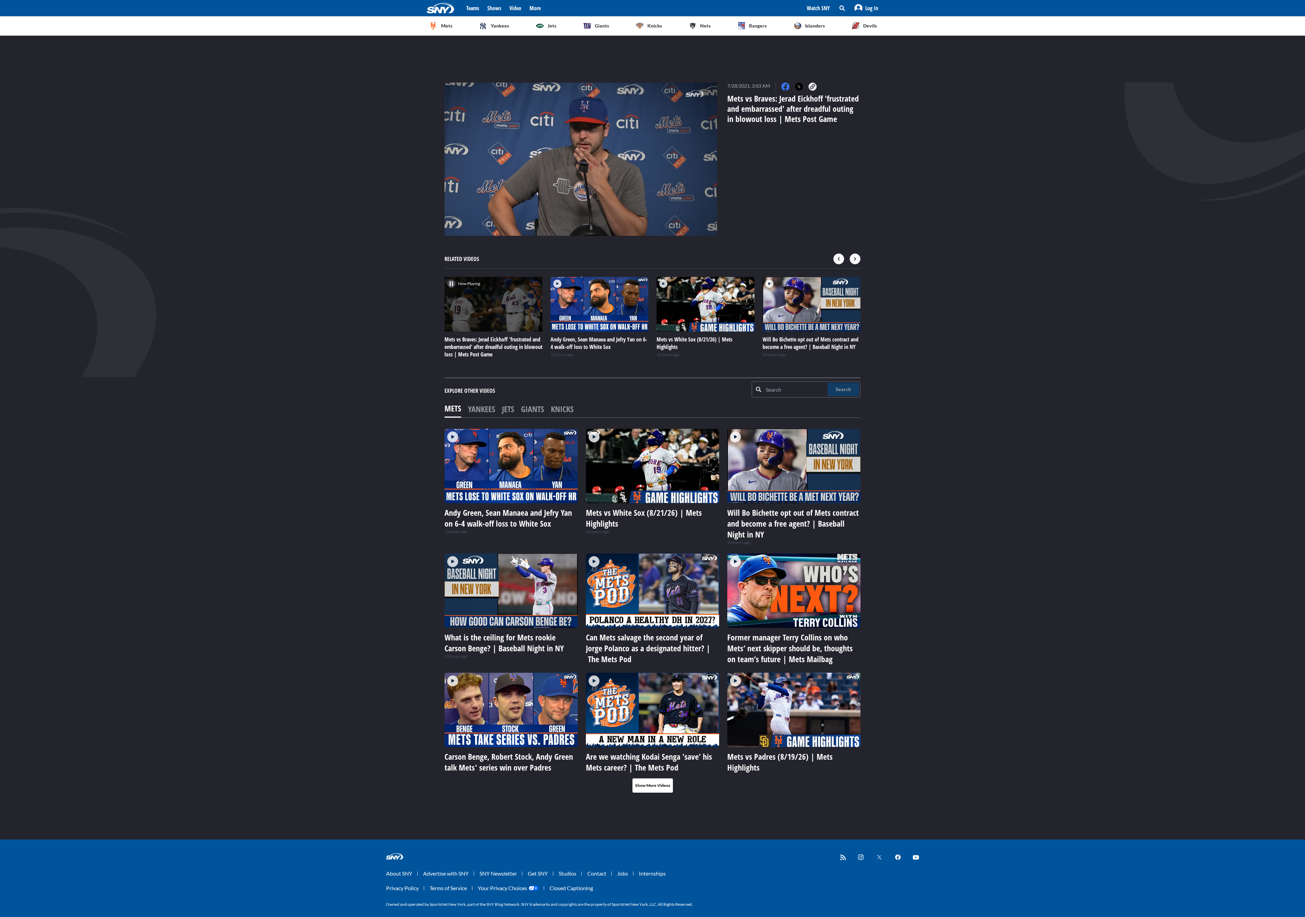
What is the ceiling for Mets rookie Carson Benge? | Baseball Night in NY (504, 643)
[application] (581, 159)
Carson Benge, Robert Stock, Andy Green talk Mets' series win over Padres (509, 762)
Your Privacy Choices (502, 888)
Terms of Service (448, 888)
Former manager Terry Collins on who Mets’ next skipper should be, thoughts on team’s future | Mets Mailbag (790, 648)
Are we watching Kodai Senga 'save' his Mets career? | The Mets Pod (649, 762)
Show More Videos (652, 785)
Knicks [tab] (562, 409)
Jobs (622, 873)
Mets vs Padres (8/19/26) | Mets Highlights (780, 762)
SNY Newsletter (498, 873)
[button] (866, 8)
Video (515, 8)
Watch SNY (818, 8)
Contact (596, 873)
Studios (567, 873)
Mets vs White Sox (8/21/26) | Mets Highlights (644, 518)
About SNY (399, 873)
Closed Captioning (571, 888)
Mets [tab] (453, 408)
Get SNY (538, 873)
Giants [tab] (532, 409)
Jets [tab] (508, 409)
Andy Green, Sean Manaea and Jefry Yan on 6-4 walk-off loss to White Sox (508, 518)
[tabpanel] (652, 611)
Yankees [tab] (481, 409)
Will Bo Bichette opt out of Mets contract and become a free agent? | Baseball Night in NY (793, 523)
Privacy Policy (402, 888)
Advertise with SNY (446, 873)
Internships (652, 873)
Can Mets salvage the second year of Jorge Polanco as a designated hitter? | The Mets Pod (648, 648)
